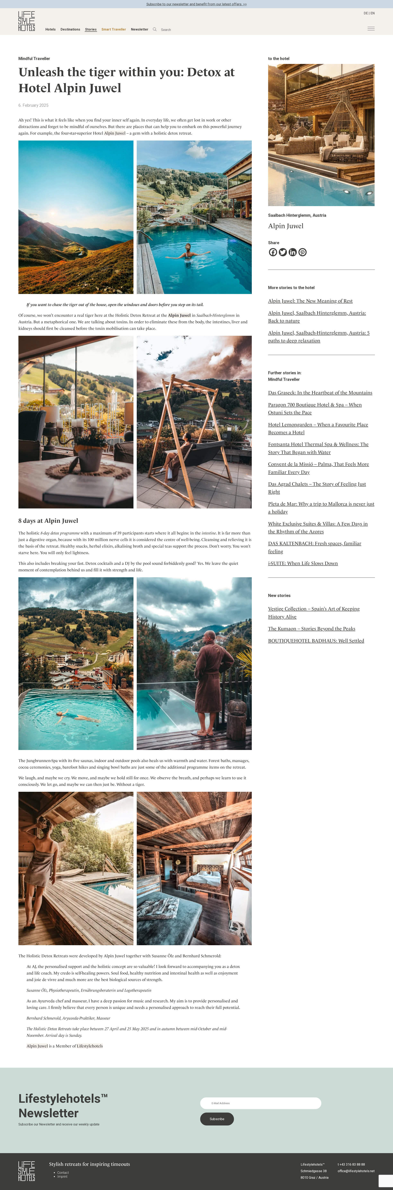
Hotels (50, 29)
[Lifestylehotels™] (26, 30)
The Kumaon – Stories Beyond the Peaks (311, 629)
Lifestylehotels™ (313, 1164)
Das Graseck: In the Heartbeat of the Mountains (320, 393)
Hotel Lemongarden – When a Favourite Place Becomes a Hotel (318, 428)
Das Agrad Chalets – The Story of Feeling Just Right (317, 488)
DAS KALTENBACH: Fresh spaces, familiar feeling (314, 547)
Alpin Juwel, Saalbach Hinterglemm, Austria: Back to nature (317, 317)
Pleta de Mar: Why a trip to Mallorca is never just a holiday (321, 508)
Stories (91, 29)
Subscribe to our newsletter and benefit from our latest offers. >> (196, 4)
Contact (63, 1173)
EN (372, 13)
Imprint (62, 1177)
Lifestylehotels (90, 1046)
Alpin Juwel (114, 133)
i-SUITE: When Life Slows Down (303, 563)
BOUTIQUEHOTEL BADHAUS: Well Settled (316, 641)
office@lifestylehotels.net (356, 1171)
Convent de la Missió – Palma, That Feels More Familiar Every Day (318, 468)
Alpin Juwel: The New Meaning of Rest (310, 301)
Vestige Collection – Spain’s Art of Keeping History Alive (314, 612)
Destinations (70, 29)
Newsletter (139, 29)
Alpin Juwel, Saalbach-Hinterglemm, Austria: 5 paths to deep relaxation (319, 337)
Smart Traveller (114, 29)
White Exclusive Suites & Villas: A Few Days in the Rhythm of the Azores (318, 527)
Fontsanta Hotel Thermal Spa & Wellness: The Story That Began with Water (318, 448)
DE (366, 13)
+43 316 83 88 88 (352, 1164)
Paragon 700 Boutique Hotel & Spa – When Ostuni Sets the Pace (315, 408)
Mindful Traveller (34, 58)
